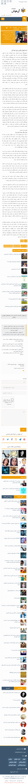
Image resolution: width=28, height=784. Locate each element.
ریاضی (7, 332)
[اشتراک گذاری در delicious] (5, 45)
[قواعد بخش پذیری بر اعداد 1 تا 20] (14, 454)
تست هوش (19, 334)
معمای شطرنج (6, 334)
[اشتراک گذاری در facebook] (13, 45)
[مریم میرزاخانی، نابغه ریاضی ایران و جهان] (22, 454)
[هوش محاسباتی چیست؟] (6, 470)
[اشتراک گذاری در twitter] (11, 45)
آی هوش (21, 332)
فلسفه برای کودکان (8, 246)
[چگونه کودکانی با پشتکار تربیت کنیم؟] (6, 454)
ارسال (23, 429)
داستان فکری (17, 246)
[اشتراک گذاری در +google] (8, 45)
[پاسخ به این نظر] (23, 371)
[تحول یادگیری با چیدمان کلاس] (14, 470)
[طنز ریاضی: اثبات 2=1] (22, 462)
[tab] (8, 496)
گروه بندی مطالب (12, 781)
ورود (2, 15)
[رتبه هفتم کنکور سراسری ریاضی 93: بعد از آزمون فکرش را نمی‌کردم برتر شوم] (14, 462)
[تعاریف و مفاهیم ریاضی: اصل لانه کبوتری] (22, 470)
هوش (11, 332)
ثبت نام (7, 15)
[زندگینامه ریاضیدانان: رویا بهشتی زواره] (6, 462)
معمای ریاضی (13, 334)
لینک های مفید (19, 781)
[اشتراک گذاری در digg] (2, 45)
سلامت (8, 776)
